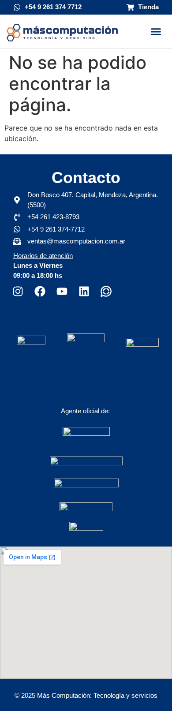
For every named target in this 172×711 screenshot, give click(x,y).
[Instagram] (18, 292)
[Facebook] (40, 292)
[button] (155, 31)
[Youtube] (62, 292)
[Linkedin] (84, 292)
